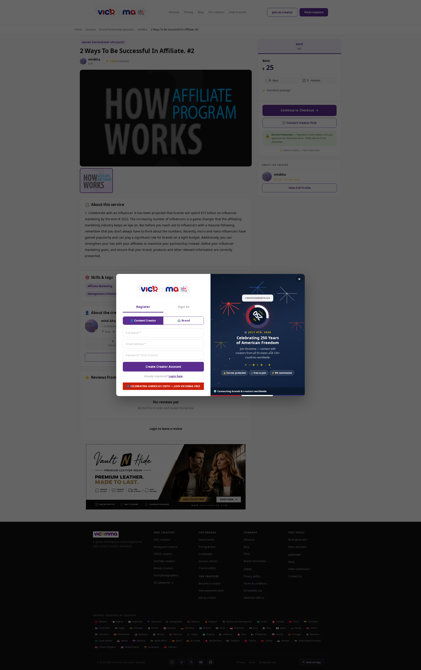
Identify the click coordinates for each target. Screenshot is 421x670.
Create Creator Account (163, 366)
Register (143, 306)
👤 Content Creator (143, 320)
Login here (176, 376)
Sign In (183, 306)
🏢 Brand (183, 320)
